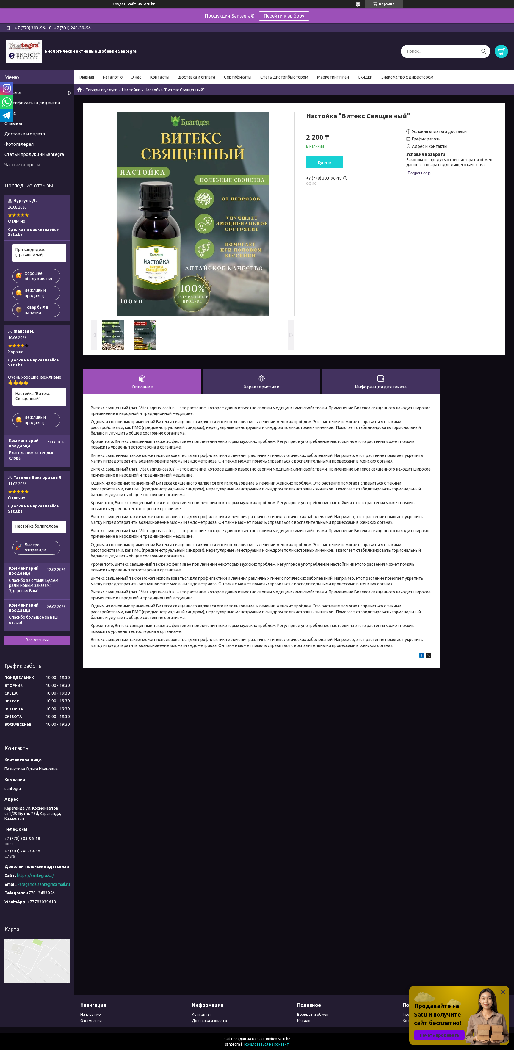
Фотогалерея (19, 144)
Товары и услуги (101, 89)
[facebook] (421, 656)
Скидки (365, 77)
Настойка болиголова (36, 526)
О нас (136, 77)
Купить (325, 162)
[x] (428, 656)
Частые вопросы (22, 164)
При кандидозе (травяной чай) (30, 252)
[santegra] (24, 50)
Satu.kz (284, 1039)
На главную (90, 1014)
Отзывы (13, 123)
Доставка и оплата (196, 77)
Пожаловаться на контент (266, 1044)
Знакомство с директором (407, 77)
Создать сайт (124, 4)
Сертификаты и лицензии (32, 102)
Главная (86, 77)
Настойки (131, 89)
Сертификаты (237, 77)
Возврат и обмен (312, 1014)
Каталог (111, 77)
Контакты (159, 77)
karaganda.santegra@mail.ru (44, 884)
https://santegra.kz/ (35, 875)
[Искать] (483, 51)
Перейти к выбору (284, 15)
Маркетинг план (333, 77)
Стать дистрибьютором (284, 77)
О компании (91, 1020)
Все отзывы (37, 639)
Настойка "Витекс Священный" (32, 396)
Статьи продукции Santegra (34, 154)
